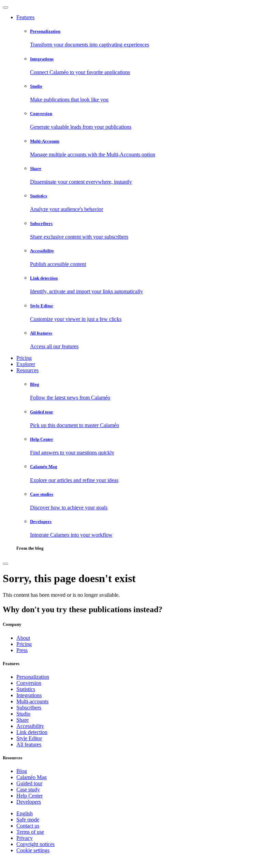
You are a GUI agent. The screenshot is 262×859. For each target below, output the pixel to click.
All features (28, 744)
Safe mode (27, 819)
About (23, 638)
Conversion (28, 683)
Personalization (32, 677)
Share (22, 720)
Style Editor (29, 738)
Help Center (29, 796)
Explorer (25, 364)
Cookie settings (32, 850)
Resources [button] (27, 370)
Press (22, 650)
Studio (23, 714)
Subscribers (28, 707)
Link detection (31, 732)
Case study (28, 789)
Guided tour (29, 783)
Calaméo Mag (31, 777)
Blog (21, 771)
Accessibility (30, 726)
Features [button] (25, 17)
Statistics (25, 689)
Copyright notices (35, 844)
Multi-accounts (32, 701)
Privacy (24, 838)
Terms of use (30, 832)
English (24, 813)
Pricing (24, 358)
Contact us (27, 826)
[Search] (5, 564)
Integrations (29, 695)
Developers (28, 802)
